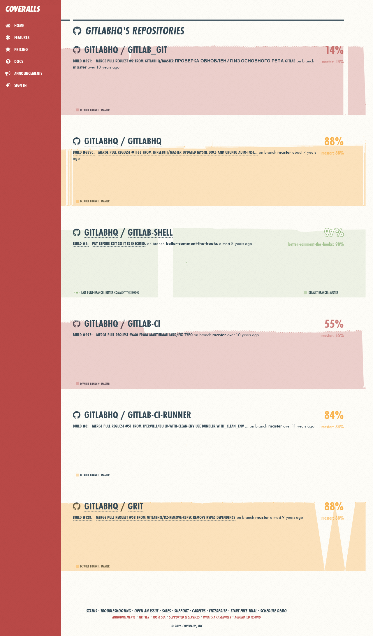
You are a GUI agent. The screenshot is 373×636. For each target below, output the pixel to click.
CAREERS (198, 611)
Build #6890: (84, 152)
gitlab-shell (150, 232)
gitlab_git (147, 50)
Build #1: (81, 243)
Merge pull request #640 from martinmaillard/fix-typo (144, 335)
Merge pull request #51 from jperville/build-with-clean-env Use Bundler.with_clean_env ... (170, 426)
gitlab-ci (144, 324)
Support (181, 611)
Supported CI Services (184, 617)
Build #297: (83, 335)
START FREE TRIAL (244, 611)
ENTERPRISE (218, 611)
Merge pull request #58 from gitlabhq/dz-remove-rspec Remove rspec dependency (165, 517)
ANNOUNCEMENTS (123, 617)
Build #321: (82, 61)
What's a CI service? (217, 617)
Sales (166, 611)
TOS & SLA (159, 617)
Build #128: (82, 517)
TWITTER (144, 617)
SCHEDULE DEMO (273, 611)
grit (135, 506)
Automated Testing (248, 617)
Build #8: (81, 426)
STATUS (91, 611)
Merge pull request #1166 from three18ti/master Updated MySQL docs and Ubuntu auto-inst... (178, 152)
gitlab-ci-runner (159, 415)
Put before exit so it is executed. (119, 243)
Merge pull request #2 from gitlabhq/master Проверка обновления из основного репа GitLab (195, 61)
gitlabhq (101, 50)
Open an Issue (146, 611)
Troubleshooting (116, 611)
